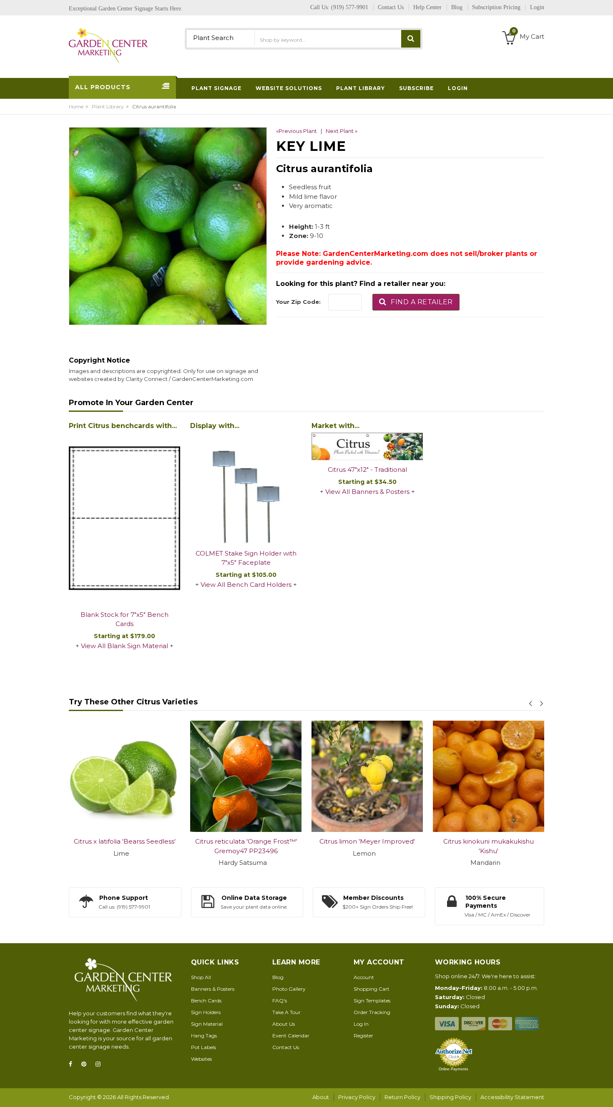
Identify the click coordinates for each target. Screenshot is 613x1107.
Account (364, 977)
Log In (361, 1024)
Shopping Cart (371, 989)
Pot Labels (203, 1047)
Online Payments (453, 1069)
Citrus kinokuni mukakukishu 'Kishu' (467, 846)
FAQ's (279, 1000)
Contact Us (285, 1047)
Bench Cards (206, 1000)
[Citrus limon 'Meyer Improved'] (345, 776)
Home (76, 106)
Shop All (201, 977)
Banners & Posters (212, 989)
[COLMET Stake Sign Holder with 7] (245, 488)
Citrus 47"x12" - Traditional (367, 469)
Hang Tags (204, 1035)
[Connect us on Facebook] (73, 1064)
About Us (283, 1024)
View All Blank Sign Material (124, 646)
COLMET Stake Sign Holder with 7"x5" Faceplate (246, 558)
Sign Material (207, 1024)
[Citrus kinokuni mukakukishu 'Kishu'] (467, 776)
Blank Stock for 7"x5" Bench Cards (124, 619)
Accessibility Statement (512, 1097)
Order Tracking (372, 1012)
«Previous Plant (296, 131)
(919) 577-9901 (349, 7)
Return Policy (402, 1097)
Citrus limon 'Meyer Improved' (345, 841)
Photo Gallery (289, 989)
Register (363, 1035)
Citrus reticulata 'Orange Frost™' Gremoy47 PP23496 (224, 846)
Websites (201, 1059)
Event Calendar (290, 1035)
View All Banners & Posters (367, 492)
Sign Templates (372, 1000)
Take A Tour (286, 1012)
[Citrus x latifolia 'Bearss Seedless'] (102, 776)
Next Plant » (341, 131)
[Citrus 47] (367, 447)
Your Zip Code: (298, 301)
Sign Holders (206, 1012)
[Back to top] (604, 1092)
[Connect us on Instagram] (100, 1064)
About (320, 1097)
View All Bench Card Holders (246, 585)
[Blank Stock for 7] (124, 519)
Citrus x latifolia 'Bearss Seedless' (103, 841)
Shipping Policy (450, 1097)
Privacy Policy (356, 1097)
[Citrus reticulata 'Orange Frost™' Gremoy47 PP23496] (224, 776)
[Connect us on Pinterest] (86, 1064)
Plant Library (108, 106)
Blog (278, 977)
